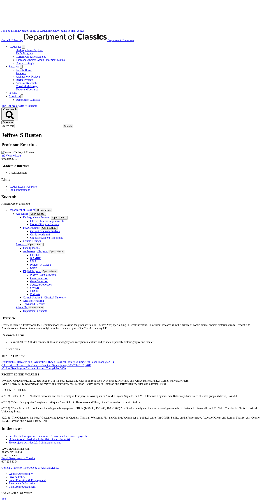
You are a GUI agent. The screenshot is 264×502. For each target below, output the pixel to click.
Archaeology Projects (28, 76)
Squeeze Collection (41, 284)
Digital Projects (24, 79)
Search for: (8, 125)
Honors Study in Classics (44, 224)
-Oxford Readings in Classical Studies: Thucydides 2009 (33, 368)
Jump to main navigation (15, 30)
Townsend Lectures (27, 89)
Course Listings (25, 63)
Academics (15, 46)
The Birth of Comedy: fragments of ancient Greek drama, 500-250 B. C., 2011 (46, 365)
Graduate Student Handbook (46, 237)
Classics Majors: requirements (47, 221)
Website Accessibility (21, 473)
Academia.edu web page (23, 186)
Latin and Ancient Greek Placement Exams (40, 59)
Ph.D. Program (24, 53)
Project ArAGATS (40, 264)
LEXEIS (35, 291)
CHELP (35, 254)
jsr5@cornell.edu (11, 155)
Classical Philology (27, 86)
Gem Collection (39, 281)
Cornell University (12, 40)
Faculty (13, 92)
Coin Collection (39, 278)
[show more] (23, 47)
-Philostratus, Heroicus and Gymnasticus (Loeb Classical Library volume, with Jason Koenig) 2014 (57, 361)
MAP (33, 261)
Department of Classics (22, 209)
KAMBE (35, 258)
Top (3, 498)
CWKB (34, 287)
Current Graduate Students (31, 56)
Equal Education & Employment (27, 480)
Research (14, 66)
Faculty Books (24, 70)
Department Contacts (28, 99)
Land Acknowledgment (22, 486)
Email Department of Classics (18, 458)
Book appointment (19, 189)
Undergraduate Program (29, 50)
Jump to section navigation (45, 30)
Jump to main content (73, 30)
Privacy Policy (17, 476)
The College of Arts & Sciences (19, 105)
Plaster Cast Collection (43, 274)
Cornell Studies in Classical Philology (44, 297)
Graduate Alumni (40, 234)
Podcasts (21, 73)
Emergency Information (22, 483)
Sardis (33, 267)
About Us (14, 96)
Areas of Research (26, 83)
